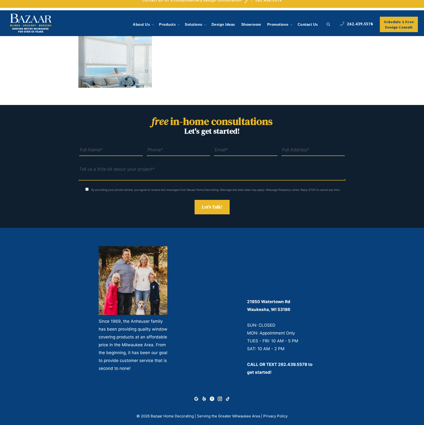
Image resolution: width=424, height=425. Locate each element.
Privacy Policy (275, 416)
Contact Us (308, 24)
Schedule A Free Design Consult (399, 24)
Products (167, 24)
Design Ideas (223, 24)
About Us (141, 24)
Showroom (251, 24)
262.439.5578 (292, 364)
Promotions (278, 24)
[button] (328, 24)
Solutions (193, 24)
